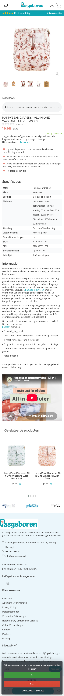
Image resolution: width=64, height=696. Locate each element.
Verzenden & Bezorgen (14, 616)
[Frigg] (55, 506)
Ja (32, 675)
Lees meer (25, 142)
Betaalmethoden (10, 611)
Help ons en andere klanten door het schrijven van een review (34, 107)
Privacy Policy (9, 607)
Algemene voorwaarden (14, 602)
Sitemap (6, 638)
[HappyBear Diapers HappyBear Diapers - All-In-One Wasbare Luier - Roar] (47, 455)
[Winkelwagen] (58, 6)
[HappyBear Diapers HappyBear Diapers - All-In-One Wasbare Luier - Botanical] (16, 455)
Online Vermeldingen (12, 625)
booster (6, 326)
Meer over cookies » (32, 690)
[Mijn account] (52, 6)
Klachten (6, 634)
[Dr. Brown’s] (32, 506)
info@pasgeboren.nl (16, 555)
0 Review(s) (20, 124)
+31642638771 (14, 551)
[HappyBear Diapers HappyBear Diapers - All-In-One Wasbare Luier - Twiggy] (32, 48)
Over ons (7, 598)
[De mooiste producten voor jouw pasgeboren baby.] (32, 5)
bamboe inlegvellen (34, 289)
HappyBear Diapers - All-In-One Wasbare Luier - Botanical (16, 476)
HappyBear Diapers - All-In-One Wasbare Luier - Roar (47, 476)
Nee (32, 684)
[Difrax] (8, 506)
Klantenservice (55, 13)
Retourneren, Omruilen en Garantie (20, 620)
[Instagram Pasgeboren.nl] (9, 583)
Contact (6, 629)
